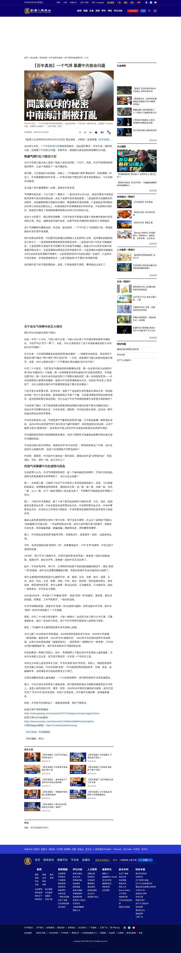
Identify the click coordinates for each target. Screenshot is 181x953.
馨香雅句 (91, 883)
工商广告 (139, 917)
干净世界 (65, 933)
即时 (104, 11)
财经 (44, 881)
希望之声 (75, 933)
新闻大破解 (77, 890)
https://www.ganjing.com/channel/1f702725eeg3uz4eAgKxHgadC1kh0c (62, 713)
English (107, 849)
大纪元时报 (53, 933)
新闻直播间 (133, 11)
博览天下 (38, 896)
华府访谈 (61, 893)
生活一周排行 (123, 281)
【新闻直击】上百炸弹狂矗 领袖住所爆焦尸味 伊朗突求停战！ (145, 101)
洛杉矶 (52, 849)
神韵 (58, 2)
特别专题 (43, 58)
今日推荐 (121, 146)
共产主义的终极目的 (144, 883)
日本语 (136, 849)
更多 (141, 933)
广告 (119, 2)
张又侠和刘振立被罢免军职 (145, 130)
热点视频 (48, 889)
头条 (91, 11)
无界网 (120, 933)
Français (117, 849)
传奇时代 (139, 877)
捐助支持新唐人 (102, 860)
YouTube (155, 2)
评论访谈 (118, 11)
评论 (37, 881)
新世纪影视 (131, 933)
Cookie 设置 (90, 949)
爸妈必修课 (92, 890)
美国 (37, 878)
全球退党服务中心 (89, 933)
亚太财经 (61, 907)
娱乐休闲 (123, 869)
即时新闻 (38, 893)
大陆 (37, 884)
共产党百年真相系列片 (73, 58)
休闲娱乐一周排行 (126, 197)
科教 (44, 884)
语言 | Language (98, 2)
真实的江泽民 (141, 893)
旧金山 (80, 849)
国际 (37, 875)
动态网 (112, 933)
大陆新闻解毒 (78, 907)
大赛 (65, 2)
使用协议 (71, 928)
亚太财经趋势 (63, 903)
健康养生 (107, 869)
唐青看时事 (77, 897)
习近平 (80, 162)
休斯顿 (67, 849)
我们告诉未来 (141, 873)
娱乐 (52, 875)
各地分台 (73, 2)
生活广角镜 (123, 873)
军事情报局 (77, 893)
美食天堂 (122, 883)
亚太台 (88, 849)
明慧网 (103, 933)
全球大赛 (48, 899)
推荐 (98, 11)
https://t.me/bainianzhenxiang (61, 725)
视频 (85, 11)
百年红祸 (121, 354)
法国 (74, 849)
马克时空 (76, 903)
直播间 (86, 859)
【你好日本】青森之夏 (143, 222)
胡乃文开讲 (106, 880)
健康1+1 (105, 873)
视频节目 (62, 859)
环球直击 (61, 877)
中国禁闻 (61, 880)
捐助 (125, 2)
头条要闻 (38, 889)
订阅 (145, 860)
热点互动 (76, 877)
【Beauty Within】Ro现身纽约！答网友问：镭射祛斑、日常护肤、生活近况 (144, 235)
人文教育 (92, 869)
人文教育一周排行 (126, 250)
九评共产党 (140, 890)
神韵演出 (38, 899)
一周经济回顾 (63, 897)
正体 (81, 2)
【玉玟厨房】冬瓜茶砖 (143, 202)
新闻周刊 (61, 890)
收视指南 (50, 928)
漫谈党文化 (140, 910)
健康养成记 (106, 883)
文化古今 (91, 893)
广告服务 (93, 928)
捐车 (132, 2)
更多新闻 (153, 243)
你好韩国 (122, 880)
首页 (26, 58)
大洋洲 (59, 849)
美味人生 (122, 887)
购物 (139, 2)
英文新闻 (110, 2)
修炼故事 (139, 913)
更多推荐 (153, 190)
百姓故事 (139, 907)
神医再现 (106, 887)
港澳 (44, 875)
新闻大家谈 (77, 873)
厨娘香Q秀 (123, 897)
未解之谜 (91, 873)
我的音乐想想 (124, 907)
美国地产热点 (93, 897)
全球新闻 (61, 873)
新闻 (79, 11)
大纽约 (36, 849)
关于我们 (40, 928)
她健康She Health (109, 877)
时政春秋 (76, 883)
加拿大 (44, 849)
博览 (110, 11)
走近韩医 (106, 890)
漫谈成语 (91, 887)
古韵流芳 (91, 880)
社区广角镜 (62, 900)
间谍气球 (54, 146)
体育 (52, 878)
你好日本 (122, 877)
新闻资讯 (48, 859)
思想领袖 (76, 887)
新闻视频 (63, 869)
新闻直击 (61, 887)
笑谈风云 (91, 877)
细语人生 (76, 910)
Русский (127, 849)
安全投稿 (82, 928)
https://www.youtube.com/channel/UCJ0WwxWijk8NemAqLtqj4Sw (59, 721)
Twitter (151, 2)
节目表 (75, 859)
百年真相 (104, 139)
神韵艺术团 (40, 933)
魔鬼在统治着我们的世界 (128, 349)
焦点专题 (33, 58)
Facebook (146, 2)
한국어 (144, 849)
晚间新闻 (61, 883)
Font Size (102, 132)
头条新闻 (121, 66)
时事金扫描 (77, 880)
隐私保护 (61, 928)
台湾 (44, 878)
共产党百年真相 (55, 58)
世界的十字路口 (79, 900)
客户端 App (115, 928)
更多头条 (153, 140)
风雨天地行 (140, 900)
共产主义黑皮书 (124, 360)
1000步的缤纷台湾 (125, 902)
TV (144, 11)
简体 (87, 2)
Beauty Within (124, 890)
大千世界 (122, 893)
